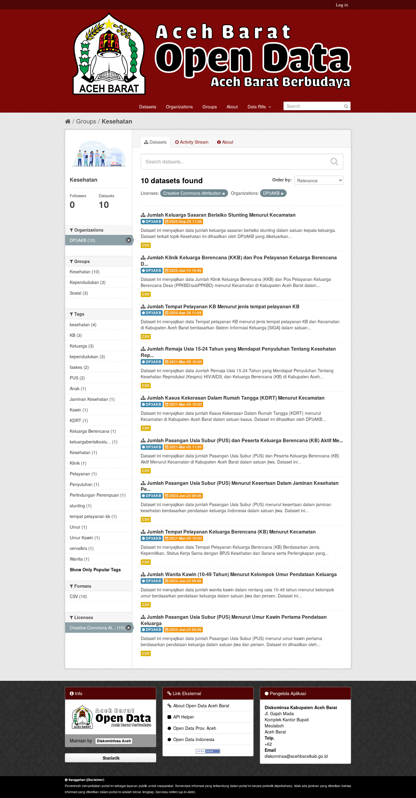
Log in (342, 5)
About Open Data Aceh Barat (200, 705)
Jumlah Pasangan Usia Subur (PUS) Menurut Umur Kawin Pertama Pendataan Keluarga (234, 620)
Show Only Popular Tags (95, 569)
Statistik (110, 758)
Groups (210, 106)
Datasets (147, 106)
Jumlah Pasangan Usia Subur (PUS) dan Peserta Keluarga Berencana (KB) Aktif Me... (245, 440)
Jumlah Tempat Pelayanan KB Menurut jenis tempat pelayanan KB (223, 306)
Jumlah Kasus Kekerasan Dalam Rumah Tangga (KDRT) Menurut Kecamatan (236, 397)
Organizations (179, 106)
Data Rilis (258, 106)
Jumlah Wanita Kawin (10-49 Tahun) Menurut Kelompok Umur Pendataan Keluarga (242, 574)
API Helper (183, 717)
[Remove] (223, 193)
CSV (146, 245)
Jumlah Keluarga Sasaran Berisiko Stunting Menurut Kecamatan (221, 214)
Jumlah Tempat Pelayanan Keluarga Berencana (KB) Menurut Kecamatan (231, 531)
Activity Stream (194, 142)
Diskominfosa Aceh (114, 741)
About (232, 106)
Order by (281, 180)
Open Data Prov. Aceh (194, 728)
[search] (334, 161)
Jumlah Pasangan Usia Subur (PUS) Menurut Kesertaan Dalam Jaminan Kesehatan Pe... (240, 486)
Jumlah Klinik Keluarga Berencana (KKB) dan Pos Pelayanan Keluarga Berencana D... (239, 260)
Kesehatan (117, 121)
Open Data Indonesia (193, 739)
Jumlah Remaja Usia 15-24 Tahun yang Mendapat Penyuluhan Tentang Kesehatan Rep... (238, 352)
